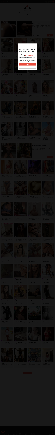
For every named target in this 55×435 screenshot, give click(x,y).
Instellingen (27, 67)
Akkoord (27, 64)
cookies (27, 54)
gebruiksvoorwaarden (29, 55)
